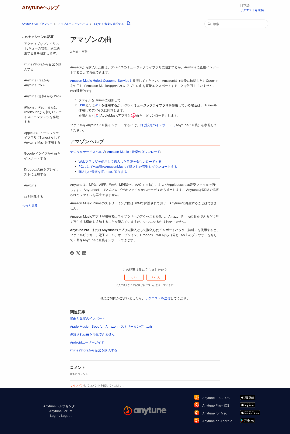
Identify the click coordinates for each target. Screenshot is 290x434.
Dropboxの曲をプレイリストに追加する (41, 171)
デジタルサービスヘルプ (87, 152)
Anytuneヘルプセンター (37, 23)
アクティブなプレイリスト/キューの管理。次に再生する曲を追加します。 (42, 48)
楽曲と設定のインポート (87, 318)
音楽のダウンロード (146, 152)
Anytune (30, 185)
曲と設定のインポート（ (157, 125)
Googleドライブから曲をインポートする (42, 155)
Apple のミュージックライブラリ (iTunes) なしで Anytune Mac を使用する (42, 137)
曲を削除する (33, 196)
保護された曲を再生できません (92, 334)
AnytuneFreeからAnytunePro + (37, 82)
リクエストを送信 (252, 10)
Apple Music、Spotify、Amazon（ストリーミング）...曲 (111, 326)
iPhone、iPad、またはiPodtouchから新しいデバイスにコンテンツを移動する (43, 114)
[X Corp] (78, 253)
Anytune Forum (60, 411)
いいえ (156, 277)
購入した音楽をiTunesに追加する (103, 172)
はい (134, 277)
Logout (66, 416)
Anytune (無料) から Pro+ (42, 96)
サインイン (77, 385)
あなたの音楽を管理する (108, 23)
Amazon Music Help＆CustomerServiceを (101, 81)
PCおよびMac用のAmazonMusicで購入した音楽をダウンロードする (128, 167)
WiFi (98, 105)
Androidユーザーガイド (87, 342)
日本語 (245, 5)
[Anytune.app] (145, 411)
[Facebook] (72, 253)
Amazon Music (118, 152)
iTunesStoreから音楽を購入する (43, 66)
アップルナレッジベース (73, 23)
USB (82, 105)
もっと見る (30, 205)
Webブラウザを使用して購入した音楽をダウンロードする (120, 161)
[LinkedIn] (84, 253)
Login (54, 416)
